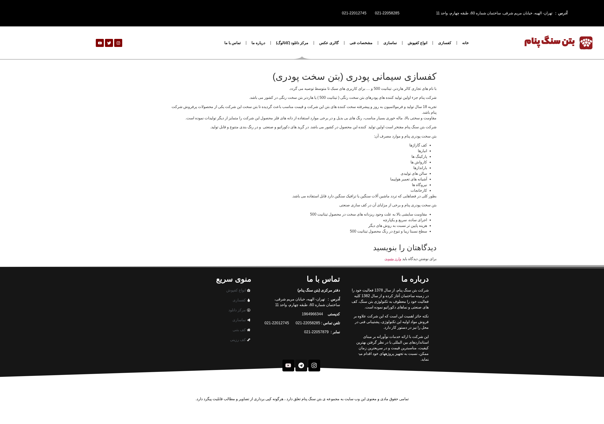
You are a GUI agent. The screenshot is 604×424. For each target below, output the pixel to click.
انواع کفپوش (417, 43)
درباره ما (258, 43)
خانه (465, 43)
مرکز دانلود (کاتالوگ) (292, 43)
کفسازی (444, 43)
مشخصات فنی (361, 43)
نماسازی (390, 43)
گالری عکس (329, 43)
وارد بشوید (393, 259)
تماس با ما (232, 43)
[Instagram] (118, 43)
